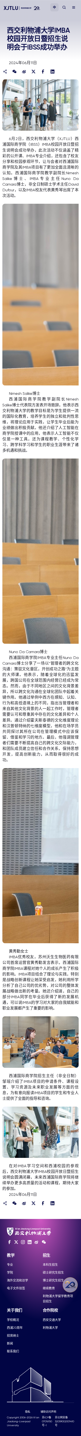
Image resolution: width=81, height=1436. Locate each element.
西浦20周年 (15, 1327)
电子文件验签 (16, 1288)
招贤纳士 (13, 1335)
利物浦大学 (50, 1327)
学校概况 (13, 1319)
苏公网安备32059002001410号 (64, 1421)
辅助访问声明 (48, 1411)
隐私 (27, 1411)
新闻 (10, 1343)
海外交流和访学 (17, 1280)
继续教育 (49, 1288)
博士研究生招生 (53, 1280)
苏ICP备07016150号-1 (47, 1421)
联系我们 (13, 1351)
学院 (10, 1272)
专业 (10, 1264)
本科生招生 (50, 1264)
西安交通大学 (52, 1319)
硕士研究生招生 (53, 1272)
